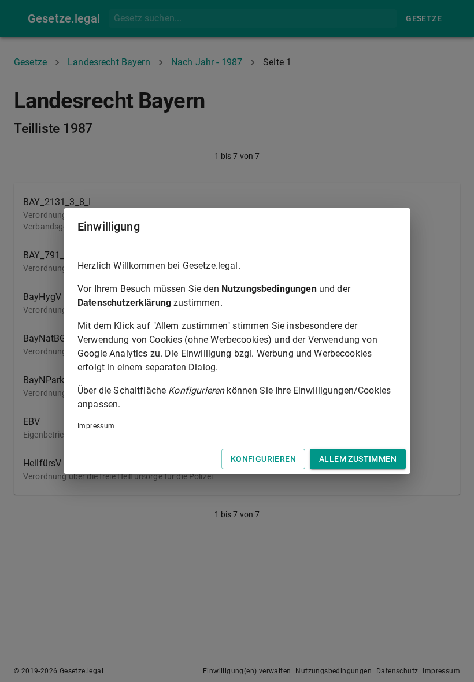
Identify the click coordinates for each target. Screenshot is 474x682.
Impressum (96, 426)
